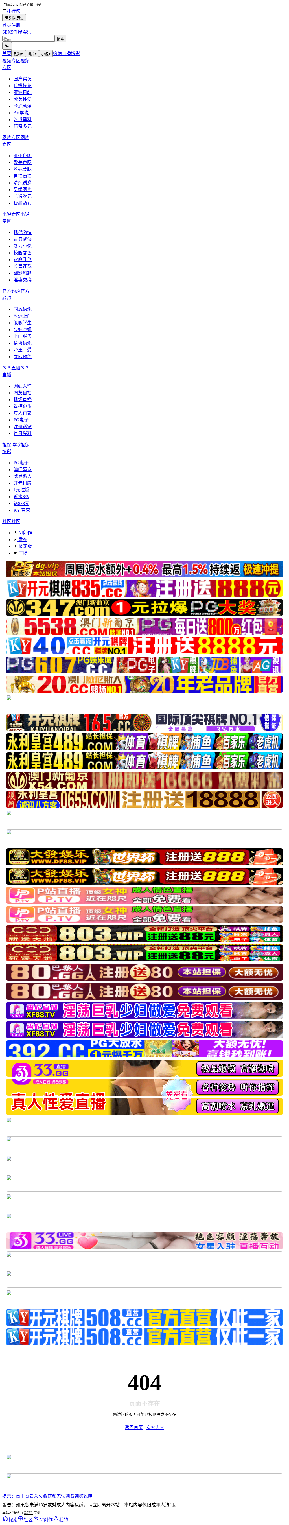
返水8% (21, 496)
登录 (6, 25)
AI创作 (24, 532)
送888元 (21, 503)
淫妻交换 (23, 279)
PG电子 (21, 419)
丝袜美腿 (23, 169)
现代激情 (23, 232)
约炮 (57, 53)
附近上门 (23, 316)
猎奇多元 (23, 126)
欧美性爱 (23, 99)
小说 (46, 54)
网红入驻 (23, 386)
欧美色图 (23, 162)
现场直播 (23, 399)
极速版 (24, 546)
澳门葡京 (23, 469)
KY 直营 (22, 510)
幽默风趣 (23, 273)
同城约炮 (23, 309)
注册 (15, 25)
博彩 (75, 53)
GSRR (28, 1513)
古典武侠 (23, 239)
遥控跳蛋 (23, 406)
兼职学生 (23, 322)
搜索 (60, 39)
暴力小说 (23, 246)
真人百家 (23, 413)
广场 (22, 553)
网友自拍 (23, 392)
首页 (6, 53)
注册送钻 (23, 426)
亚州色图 (23, 155)
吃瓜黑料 (23, 119)
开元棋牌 (23, 483)
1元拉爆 (21, 489)
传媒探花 (23, 85)
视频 (18, 54)
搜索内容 (155, 1427)
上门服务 (23, 336)
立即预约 (23, 356)
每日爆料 (23, 433)
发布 (22, 539)
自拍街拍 (23, 176)
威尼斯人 (23, 476)
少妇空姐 (23, 329)
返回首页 (134, 1427)
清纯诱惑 (23, 182)
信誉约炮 (23, 343)
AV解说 (21, 112)
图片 (32, 54)
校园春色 (23, 252)
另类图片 (23, 189)
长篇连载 (23, 266)
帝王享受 (23, 349)
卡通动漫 (23, 106)
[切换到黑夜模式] (7, 46)
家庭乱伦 (23, 259)
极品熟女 (23, 203)
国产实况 (23, 78)
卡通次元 (23, 196)
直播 (66, 53)
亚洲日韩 (23, 92)
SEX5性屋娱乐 (16, 32)
